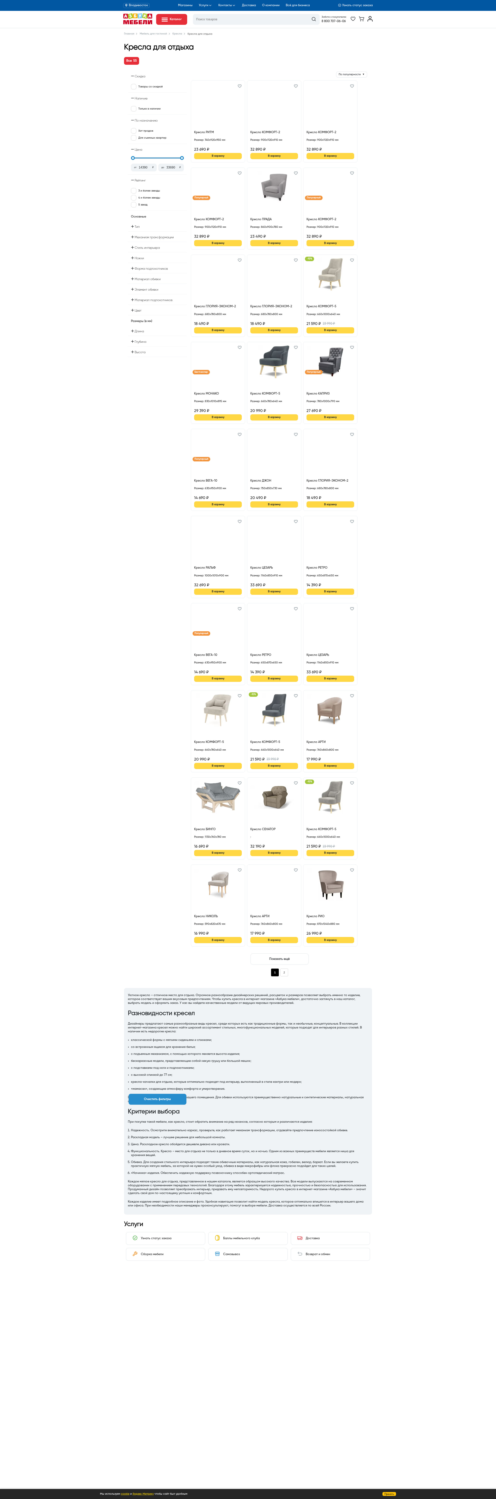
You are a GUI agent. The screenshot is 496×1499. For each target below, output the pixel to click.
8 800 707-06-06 (334, 21)
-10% (309, 259)
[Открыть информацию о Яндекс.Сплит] (208, 144)
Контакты (225, 5)
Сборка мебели (152, 1254)
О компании (271, 5)
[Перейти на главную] (137, 23)
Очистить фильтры (157, 1099)
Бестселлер (201, 372)
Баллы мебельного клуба (241, 1238)
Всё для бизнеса (298, 5)
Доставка (249, 5)
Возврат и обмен (318, 1254)
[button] (239, 87)
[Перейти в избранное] (353, 20)
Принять (389, 1494)
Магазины (185, 5)
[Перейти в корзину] (361, 20)
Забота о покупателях (334, 17)
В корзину (218, 156)
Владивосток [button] (138, 5)
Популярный (201, 198)
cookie (125, 1494)
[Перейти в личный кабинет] (370, 20)
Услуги (203, 5)
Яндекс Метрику (143, 1494)
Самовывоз (231, 1254)
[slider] (133, 158)
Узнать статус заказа (357, 5)
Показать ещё (279, 959)
